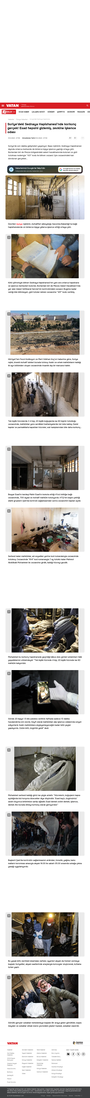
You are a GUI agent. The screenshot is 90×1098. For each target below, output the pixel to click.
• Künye (42, 1095)
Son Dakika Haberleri (10, 1054)
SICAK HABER (24, 112)
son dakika (22, 146)
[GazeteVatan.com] (12, 1043)
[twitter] (78, 1054)
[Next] (68, 1054)
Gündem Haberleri (27, 1050)
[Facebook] (73, 1054)
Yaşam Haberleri (27, 1053)
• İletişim (48, 1095)
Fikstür (9, 1079)
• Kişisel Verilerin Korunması (59, 1095)
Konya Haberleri (42, 1068)
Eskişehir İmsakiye (57, 1077)
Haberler (11, 119)
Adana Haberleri (42, 1053)
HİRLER (8, 112)
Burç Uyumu (55, 1053)
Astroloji (54, 1050)
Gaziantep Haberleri (40, 1064)
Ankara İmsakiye (57, 1070)
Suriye (11, 146)
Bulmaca (10, 1072)
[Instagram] (83, 1054)
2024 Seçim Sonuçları (11, 1059)
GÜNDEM (51, 112)
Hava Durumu (11, 1069)
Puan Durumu (11, 1082)
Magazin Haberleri (27, 1063)
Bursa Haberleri (41, 1057)
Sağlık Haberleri (27, 1067)
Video (23, 1073)
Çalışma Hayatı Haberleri (12, 1064)
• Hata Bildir (77, 1095)
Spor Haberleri (26, 1070)
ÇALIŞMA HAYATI (38, 112)
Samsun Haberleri (42, 1072)
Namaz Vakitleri (56, 1060)
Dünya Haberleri (22, 119)
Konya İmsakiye (57, 1073)
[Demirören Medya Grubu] (78, 1043)
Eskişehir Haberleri (42, 1060)
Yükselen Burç (56, 1057)
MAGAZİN (81, 112)
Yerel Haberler (41, 1050)
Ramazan (55, 1063)
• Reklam (70, 1095)
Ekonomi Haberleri (27, 1057)
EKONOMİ (71, 112)
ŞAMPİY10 (61, 112)
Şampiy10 (10, 1075)
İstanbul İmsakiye (57, 1067)
